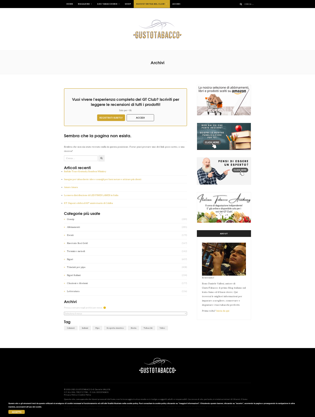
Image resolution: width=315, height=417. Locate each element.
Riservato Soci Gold (77, 243)
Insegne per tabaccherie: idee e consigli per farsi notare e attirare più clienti (102, 179)
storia (133, 328)
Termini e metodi (76, 251)
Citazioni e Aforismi (77, 283)
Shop (128, 4)
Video (162, 328)
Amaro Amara (71, 187)
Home (69, 4)
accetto (16, 411)
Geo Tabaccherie (107, 4)
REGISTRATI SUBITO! (111, 117)
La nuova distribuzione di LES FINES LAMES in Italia (91, 195)
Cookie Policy (85, 395)
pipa (97, 328)
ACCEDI (140, 117)
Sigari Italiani (74, 275)
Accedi (176, 4)
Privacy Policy (70, 395)
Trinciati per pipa (76, 267)
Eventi (70, 235)
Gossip (70, 219)
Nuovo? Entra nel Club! (151, 4)
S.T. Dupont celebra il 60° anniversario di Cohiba (88, 203)
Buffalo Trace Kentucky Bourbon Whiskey (85, 171)
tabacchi (148, 328)
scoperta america (115, 328)
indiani (85, 328)
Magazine (84, 4)
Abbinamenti (73, 227)
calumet (71, 328)
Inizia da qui (222, 310)
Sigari (70, 259)
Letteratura (73, 291)
